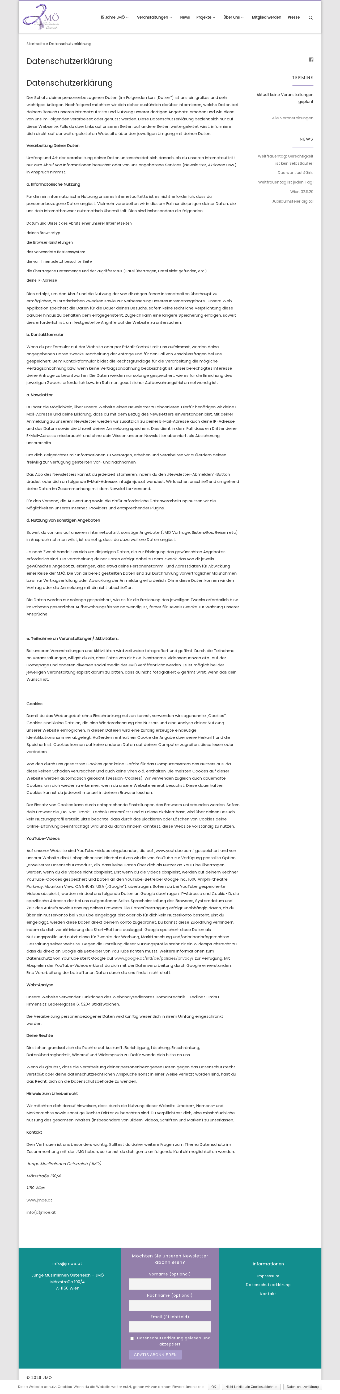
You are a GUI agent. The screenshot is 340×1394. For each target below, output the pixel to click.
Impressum (268, 1276)
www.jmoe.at (39, 1200)
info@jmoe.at (68, 1263)
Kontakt (268, 1293)
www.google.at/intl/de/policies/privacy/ (154, 958)
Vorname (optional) (170, 1274)
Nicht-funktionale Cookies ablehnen (251, 1387)
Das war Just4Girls (295, 172)
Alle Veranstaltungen (292, 118)
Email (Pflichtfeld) (170, 1316)
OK (213, 1387)
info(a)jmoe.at (41, 1212)
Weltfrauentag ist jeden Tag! (285, 182)
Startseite (36, 43)
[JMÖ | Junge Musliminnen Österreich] (41, 16)
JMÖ (47, 1377)
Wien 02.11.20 (301, 191)
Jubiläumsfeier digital (292, 201)
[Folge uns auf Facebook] (311, 59)
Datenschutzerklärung (268, 1284)
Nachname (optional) (170, 1295)
